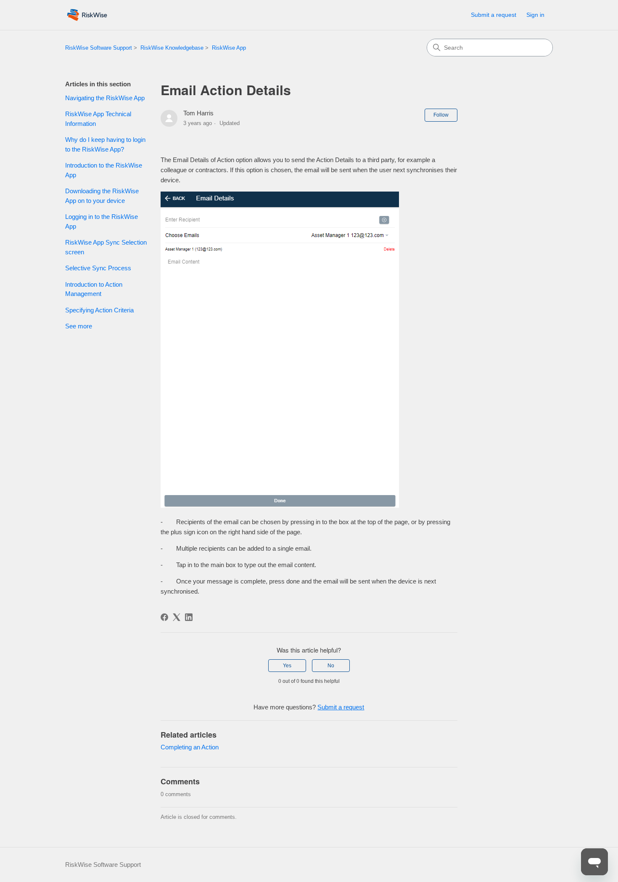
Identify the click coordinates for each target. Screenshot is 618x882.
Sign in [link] (535, 14)
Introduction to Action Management (93, 289)
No (330, 666)
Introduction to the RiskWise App (103, 170)
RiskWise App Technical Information (98, 118)
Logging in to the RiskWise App (101, 221)
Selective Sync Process (98, 268)
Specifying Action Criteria (99, 310)
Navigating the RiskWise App (105, 97)
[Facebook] (164, 617)
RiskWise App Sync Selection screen (106, 247)
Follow (441, 115)
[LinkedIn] (189, 617)
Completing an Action (190, 747)
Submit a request (493, 14)
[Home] (87, 15)
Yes (287, 666)
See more (78, 326)
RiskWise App (229, 48)
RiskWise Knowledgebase (171, 48)
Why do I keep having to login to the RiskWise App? (105, 144)
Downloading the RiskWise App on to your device (102, 195)
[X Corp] (176, 617)
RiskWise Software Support (98, 48)
